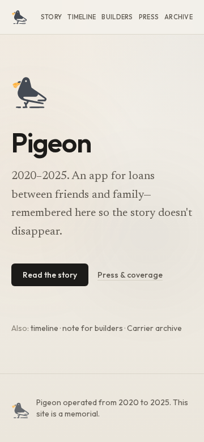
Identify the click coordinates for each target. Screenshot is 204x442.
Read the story (50, 275)
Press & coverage (130, 275)
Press (149, 17)
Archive (178, 17)
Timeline (81, 17)
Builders (117, 17)
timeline (44, 328)
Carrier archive (154, 328)
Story (51, 17)
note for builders (92, 328)
